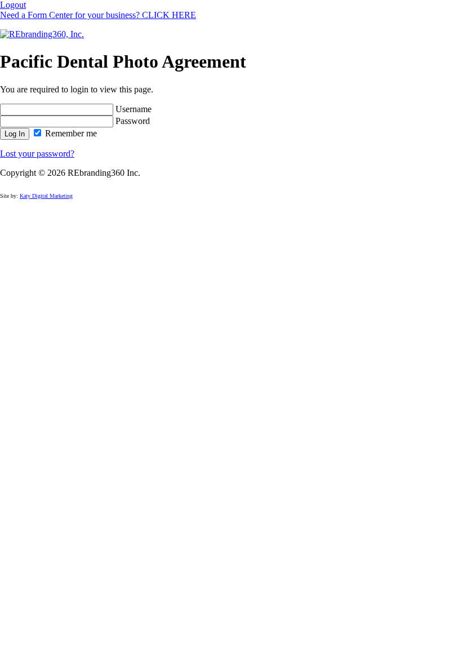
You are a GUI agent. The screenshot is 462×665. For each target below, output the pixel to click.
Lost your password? (37, 153)
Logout (13, 5)
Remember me (70, 133)
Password (131, 121)
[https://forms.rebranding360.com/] (42, 34)
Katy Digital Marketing (46, 196)
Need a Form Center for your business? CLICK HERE (98, 15)
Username (132, 109)
